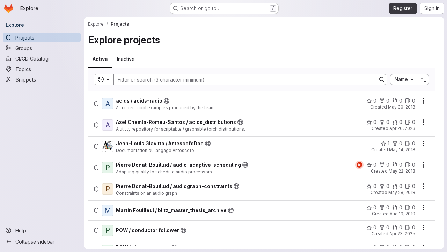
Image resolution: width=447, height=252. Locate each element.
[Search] (381, 79)
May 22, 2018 (402, 171)
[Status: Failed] (359, 165)
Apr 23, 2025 (402, 233)
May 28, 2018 (401, 192)
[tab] (100, 59)
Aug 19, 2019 (402, 213)
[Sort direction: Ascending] (423, 79)
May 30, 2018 (401, 107)
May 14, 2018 (402, 149)
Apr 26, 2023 (402, 128)
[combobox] (404, 79)
